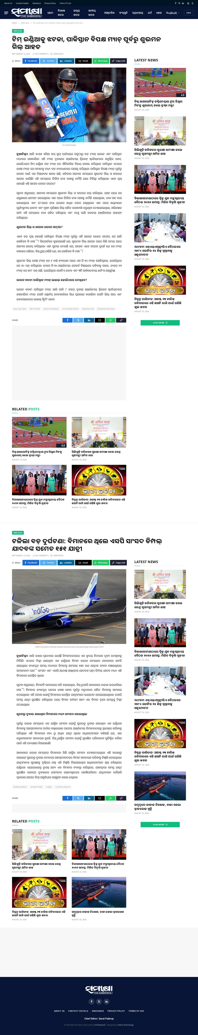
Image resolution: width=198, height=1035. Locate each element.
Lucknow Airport (63, 787)
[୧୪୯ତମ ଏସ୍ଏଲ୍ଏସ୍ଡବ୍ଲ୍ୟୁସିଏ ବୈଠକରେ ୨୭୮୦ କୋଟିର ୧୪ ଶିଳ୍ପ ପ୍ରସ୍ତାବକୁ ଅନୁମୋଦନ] (160, 227)
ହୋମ (50, 12)
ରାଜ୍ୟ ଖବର (76, 12)
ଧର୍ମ (150, 12)
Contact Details (22, 3)
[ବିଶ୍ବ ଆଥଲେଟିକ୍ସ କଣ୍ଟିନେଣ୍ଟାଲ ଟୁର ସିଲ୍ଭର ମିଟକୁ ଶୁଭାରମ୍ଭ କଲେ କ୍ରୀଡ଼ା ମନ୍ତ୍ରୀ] (39, 432)
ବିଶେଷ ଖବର (61, 12)
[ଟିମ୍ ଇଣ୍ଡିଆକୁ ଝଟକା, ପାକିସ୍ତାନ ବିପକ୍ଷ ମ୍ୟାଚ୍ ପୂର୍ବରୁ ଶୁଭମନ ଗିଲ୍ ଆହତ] (69, 105)
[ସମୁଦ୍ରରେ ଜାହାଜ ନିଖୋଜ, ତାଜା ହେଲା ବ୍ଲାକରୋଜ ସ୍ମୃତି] (99, 892)
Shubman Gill (88, 309)
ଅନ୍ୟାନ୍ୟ (171, 12)
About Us (8, 3)
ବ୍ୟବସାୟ (137, 12)
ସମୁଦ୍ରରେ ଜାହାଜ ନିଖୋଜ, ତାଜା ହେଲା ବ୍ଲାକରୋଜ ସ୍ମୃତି (98, 913)
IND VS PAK (35, 309)
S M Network (99, 1025)
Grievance (36, 3)
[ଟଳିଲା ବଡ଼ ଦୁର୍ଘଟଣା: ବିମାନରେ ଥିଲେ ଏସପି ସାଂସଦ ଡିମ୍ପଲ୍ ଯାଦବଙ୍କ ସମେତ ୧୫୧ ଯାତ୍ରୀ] (69, 606)
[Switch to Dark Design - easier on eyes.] (192, 3)
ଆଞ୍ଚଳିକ (109, 12)
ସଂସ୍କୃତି (123, 12)
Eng (189, 13)
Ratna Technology (126, 1025)
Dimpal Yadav (36, 787)
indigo (49, 787)
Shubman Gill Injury (105, 309)
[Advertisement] (69, 363)
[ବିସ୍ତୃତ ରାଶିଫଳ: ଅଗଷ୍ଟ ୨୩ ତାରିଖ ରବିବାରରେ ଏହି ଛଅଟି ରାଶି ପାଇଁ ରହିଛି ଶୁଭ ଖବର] (99, 480)
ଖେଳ (159, 12)
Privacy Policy (50, 3)
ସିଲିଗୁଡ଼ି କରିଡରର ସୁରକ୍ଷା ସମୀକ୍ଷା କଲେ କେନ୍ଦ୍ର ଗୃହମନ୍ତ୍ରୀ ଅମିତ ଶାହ (96, 453)
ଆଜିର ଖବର (17, 31)
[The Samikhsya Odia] (26, 13)
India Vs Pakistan (51, 309)
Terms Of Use (65, 3)
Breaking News (20, 787)
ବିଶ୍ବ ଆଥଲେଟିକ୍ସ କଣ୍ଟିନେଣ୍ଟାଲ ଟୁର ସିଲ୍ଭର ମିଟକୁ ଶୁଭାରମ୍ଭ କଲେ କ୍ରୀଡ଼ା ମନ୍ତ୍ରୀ (37, 453)
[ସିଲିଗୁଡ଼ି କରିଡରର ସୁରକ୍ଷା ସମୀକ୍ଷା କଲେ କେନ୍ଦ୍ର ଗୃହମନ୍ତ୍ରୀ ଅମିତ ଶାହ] (99, 432)
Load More (159, 323)
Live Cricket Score (70, 309)
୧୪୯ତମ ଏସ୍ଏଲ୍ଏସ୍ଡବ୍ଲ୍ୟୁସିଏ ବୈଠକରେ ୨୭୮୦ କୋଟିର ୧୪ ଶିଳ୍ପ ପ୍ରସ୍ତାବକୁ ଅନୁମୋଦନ (157, 250)
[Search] (188, 3)
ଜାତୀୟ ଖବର (92, 12)
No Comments (41, 54)
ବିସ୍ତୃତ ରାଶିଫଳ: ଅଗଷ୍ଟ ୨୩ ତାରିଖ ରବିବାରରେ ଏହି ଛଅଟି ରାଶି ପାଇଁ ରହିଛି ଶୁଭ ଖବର (98, 501)
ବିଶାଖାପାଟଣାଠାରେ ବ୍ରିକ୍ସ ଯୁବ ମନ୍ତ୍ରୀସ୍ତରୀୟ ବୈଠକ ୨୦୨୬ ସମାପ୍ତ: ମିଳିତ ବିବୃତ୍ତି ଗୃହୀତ (38, 501)
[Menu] (6, 13)
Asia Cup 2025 (19, 309)
